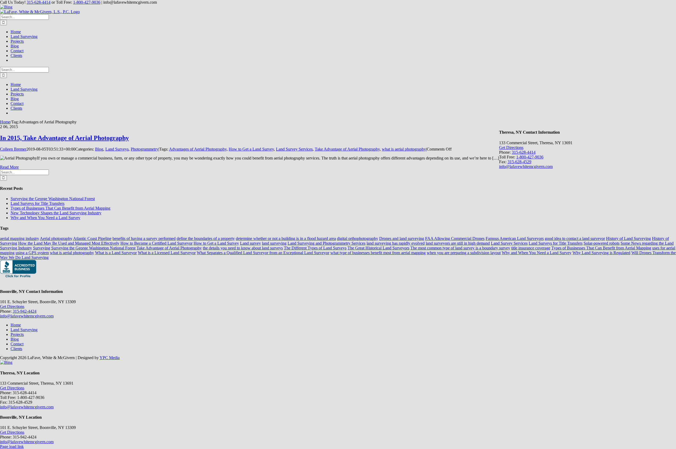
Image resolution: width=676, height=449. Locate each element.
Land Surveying (24, 329)
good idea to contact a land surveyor (575, 238)
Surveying (41, 248)
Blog (99, 149)
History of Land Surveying (628, 238)
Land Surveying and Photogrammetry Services (326, 243)
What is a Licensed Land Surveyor (167, 252)
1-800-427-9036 (86, 2)
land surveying (274, 243)
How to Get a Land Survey (251, 149)
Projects (17, 334)
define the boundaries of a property (206, 238)
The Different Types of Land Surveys (315, 248)
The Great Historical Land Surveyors (378, 248)
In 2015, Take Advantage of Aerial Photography (64, 137)
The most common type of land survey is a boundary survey (460, 248)
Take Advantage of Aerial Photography (347, 149)
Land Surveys (117, 149)
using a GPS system (32, 252)
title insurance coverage (530, 248)
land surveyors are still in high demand (458, 243)
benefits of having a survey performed (144, 238)
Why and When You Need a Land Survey (45, 217)
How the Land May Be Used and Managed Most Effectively (68, 243)
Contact (17, 344)
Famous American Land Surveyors (515, 238)
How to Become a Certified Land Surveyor (156, 243)
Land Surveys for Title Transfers (37, 203)
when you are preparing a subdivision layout (464, 252)
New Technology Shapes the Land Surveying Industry (56, 213)
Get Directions (511, 147)
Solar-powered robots (601, 243)
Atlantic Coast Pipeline (92, 238)
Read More (9, 167)
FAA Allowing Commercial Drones (455, 238)
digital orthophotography (357, 238)
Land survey (250, 243)
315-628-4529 (519, 162)
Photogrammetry (144, 149)
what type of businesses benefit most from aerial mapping (378, 252)
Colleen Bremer (13, 149)
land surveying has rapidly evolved (396, 243)
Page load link (12, 446)
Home (16, 325)
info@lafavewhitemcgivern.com (526, 166)
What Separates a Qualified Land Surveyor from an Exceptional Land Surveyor (263, 252)
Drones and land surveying (401, 238)
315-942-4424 (24, 311)
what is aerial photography (404, 149)
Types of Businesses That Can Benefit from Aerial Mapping (60, 208)
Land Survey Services (294, 149)
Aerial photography (56, 238)
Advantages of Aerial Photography (198, 149)
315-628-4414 (38, 2)
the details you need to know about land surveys (243, 248)
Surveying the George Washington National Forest (53, 198)
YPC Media (110, 357)
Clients (16, 348)
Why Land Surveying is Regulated (601, 252)
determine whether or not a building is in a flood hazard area (286, 238)
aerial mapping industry (19, 238)
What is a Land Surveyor (116, 252)
